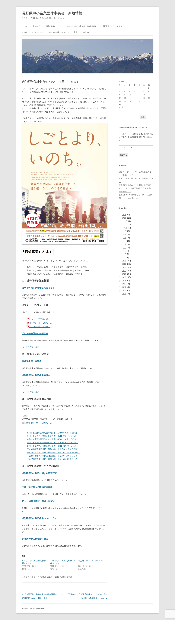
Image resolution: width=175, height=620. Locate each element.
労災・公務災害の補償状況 (35, 333)
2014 (124, 294)
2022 (124, 267)
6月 (124, 241)
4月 (124, 248)
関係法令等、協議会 (32, 361)
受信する (123, 155)
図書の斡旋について (53, 26)
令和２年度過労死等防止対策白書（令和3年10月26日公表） (52, 443)
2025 (124, 218)
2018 (124, 281)
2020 (124, 274)
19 (130, 98)
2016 (124, 287)
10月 (125, 228)
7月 (124, 238)
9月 (124, 231)
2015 (124, 290)
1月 (124, 257)
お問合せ (86, 32)
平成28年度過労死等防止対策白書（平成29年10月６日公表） (53, 456)
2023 (124, 264)
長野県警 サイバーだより (112, 26)
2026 (124, 215)
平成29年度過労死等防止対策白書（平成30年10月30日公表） (53, 452)
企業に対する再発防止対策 (35, 539)
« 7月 (121, 107)
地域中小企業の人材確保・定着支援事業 (81, 26)
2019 (124, 277)
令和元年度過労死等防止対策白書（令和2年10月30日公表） (52, 446)
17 (120, 98)
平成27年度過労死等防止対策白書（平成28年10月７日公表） (53, 459)
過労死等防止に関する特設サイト (38, 288)
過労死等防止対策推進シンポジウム (39, 518)
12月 (125, 221)
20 (134, 98)
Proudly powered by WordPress (33, 608)
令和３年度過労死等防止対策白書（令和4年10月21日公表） (52, 439)
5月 (124, 244)
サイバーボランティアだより (32, 32)
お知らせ (35, 577)
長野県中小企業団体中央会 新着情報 (52, 13)
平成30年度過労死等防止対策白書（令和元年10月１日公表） (53, 449)
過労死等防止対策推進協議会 (36, 375)
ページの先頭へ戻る (30, 347)
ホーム (24, 26)
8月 (124, 234)
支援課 (69, 577)
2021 (124, 271)
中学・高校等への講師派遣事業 (37, 487)
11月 (125, 225)
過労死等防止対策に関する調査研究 (39, 473)
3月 (124, 251)
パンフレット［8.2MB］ (39, 327)
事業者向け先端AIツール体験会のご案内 (135, 185)
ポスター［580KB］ (37, 319)
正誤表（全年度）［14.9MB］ (37, 423)
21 (139, 98)
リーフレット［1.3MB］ (39, 323)
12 (130, 95)
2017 (124, 284)
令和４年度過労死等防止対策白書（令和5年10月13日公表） (52, 436)
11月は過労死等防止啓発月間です (38, 501)
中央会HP (36, 26)
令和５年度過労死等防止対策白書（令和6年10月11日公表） (52, 433)
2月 (124, 254)
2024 (124, 261)
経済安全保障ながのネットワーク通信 (63, 32)
